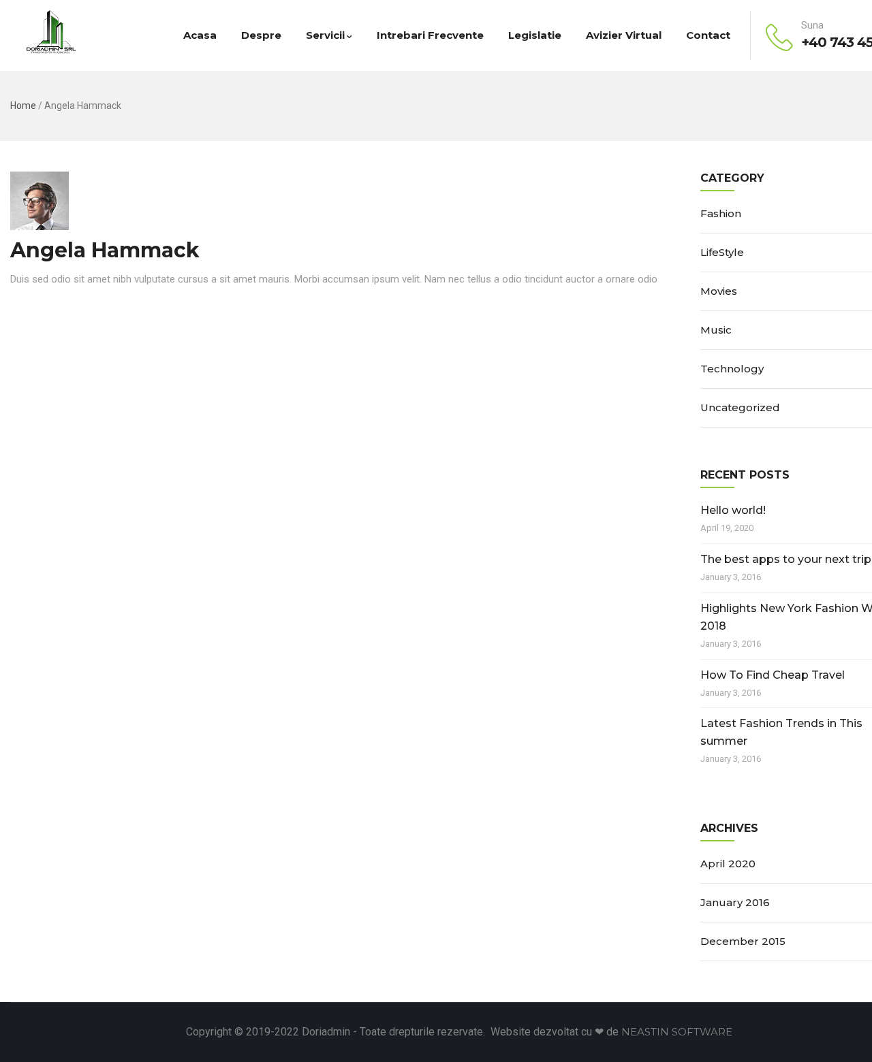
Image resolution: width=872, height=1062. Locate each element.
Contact (708, 35)
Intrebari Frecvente (430, 35)
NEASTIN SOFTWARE (676, 1031)
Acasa (200, 35)
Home (23, 105)
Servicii (325, 35)
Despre (261, 35)
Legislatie (534, 35)
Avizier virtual (623, 35)
